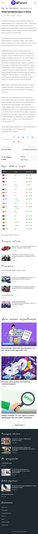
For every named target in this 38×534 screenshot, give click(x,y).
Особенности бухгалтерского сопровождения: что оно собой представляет (21, 471)
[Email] (18, 142)
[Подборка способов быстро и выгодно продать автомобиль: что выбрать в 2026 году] (6, 257)
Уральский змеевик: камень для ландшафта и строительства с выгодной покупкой (23, 449)
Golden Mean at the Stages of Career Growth (13, 270)
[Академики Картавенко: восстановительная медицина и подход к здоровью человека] (6, 304)
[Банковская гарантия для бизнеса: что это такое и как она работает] (19, 334)
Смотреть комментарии (24, 158)
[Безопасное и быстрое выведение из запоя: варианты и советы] (6, 487)
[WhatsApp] (28, 137)
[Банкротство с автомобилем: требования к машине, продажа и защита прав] (6, 248)
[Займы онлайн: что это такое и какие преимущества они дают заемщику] (19, 402)
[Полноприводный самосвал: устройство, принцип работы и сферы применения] (6, 288)
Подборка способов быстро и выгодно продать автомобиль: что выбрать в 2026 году (23, 256)
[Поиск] (35, 2)
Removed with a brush (7, 494)
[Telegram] (14, 142)
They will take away (6, 463)
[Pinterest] (23, 137)
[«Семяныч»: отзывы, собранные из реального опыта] (6, 441)
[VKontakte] (32, 137)
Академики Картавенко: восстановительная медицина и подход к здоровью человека (24, 303)
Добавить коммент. (11, 15)
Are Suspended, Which (7, 295)
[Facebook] (14, 137)
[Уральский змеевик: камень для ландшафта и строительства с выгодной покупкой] (6, 450)
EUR (10, 235)
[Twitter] (18, 137)
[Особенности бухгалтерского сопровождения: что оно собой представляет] (6, 472)
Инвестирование (8, 343)
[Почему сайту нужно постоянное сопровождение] (19, 368)
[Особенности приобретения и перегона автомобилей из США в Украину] (6, 279)
